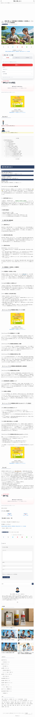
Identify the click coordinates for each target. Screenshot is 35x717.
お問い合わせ (11, 713)
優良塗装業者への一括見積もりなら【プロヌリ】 (17, 112)
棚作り (11, 705)
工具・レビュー (6, 684)
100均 (2, 699)
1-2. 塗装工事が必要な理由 (11, 143)
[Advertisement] (17, 10)
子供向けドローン (24, 703)
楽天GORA (27, 57)
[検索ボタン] (34, 1)
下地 (4, 702)
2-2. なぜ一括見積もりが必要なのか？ (13, 148)
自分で (24, 705)
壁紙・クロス (6, 668)
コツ (8, 700)
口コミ (28, 702)
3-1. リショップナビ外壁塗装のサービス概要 (14, 152)
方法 (2, 705)
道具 (5, 706)
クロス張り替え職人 (20, 699)
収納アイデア (19, 702)
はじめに (7, 713)
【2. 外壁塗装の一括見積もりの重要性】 (12, 146)
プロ (28, 700)
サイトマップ (16, 713)
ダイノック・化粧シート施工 (8, 672)
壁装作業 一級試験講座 (10, 703)
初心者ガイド (8, 702)
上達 (2, 702)
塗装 (30, 702)
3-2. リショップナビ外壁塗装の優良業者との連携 (15, 153)
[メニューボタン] (1, 1)
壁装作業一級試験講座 (17, 703)
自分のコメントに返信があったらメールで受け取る (10, 574)
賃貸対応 (3, 706)
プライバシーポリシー (22, 713)
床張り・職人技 (6, 676)
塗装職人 (3, 703)
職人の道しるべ (17, 1)
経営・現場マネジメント (7, 682)
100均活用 (10, 699)
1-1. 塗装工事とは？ (10, 142)
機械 (13, 705)
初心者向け (12, 702)
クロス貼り (25, 699)
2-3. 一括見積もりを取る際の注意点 (13, 149)
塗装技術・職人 (6, 678)
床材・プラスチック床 (7, 674)
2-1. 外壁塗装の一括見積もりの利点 (13, 147)
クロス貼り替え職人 (4, 700)
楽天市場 (7, 57)
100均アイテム (6, 699)
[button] (3, 47)
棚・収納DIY (5, 666)
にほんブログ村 (9, 515)
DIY (13, 699)
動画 (15, 702)
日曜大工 (5, 705)
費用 (29, 705)
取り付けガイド (24, 702)
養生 (8, 706)
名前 (4, 562)
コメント (4, 550)
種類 (17, 705)
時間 (8, 705)
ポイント (31, 700)
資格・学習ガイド (6, 680)
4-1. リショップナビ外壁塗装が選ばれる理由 (14, 157)
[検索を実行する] (33, 584)
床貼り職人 (31, 703)
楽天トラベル (17, 57)
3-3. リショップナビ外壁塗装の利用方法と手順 (14, 154)
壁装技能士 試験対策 (6, 670)
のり (16, 699)
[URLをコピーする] (31, 47)
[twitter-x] (17, 602)
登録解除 (26, 713)
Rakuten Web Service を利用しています (8, 77)
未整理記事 (5, 693)
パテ (18, 700)
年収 (28, 703)
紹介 (21, 705)
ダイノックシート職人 (13, 700)
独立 (15, 705)
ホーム (4, 713)
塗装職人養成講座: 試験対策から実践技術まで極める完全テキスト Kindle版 (17, 51)
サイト (3, 569)
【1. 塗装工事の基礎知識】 (10, 141)
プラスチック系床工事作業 (23, 700)
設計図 (27, 705)
